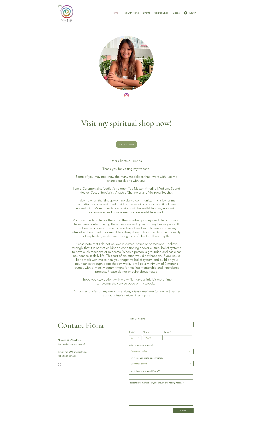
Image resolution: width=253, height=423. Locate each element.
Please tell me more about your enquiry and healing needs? (155, 383)
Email (166, 332)
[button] (59, 6)
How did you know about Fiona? (144, 371)
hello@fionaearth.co (76, 352)
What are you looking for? (141, 345)
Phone (146, 332)
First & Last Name (137, 319)
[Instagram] (126, 95)
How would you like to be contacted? (146, 358)
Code (131, 332)
